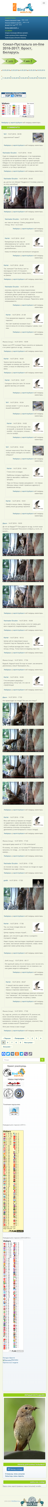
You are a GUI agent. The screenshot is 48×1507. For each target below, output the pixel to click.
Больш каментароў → (12, 28)
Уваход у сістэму (16, 1469)
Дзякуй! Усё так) (10, 25)
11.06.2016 (6, 78)
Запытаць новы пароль (14, 1476)
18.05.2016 (41, 70)
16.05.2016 (32, 70)
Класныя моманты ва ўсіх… (14, 23)
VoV (5, 134)
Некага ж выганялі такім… (13, 20)
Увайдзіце (4, 122)
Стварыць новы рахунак (15, 1474)
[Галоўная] (23, 8)
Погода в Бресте (9, 1358)
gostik (6, 880)
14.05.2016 (23, 70)
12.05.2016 (15, 70)
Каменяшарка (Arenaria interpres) (15, 38)
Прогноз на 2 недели (10, 1362)
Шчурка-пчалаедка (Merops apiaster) (16, 33)
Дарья (5, 523)
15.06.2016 (42, 78)
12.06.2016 (15, 78)
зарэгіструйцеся (16, 122)
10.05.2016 (6, 70)
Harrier (7, 238)
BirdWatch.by (15, 1501)
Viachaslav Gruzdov (10, 153)
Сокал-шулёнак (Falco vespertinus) (16, 35)
